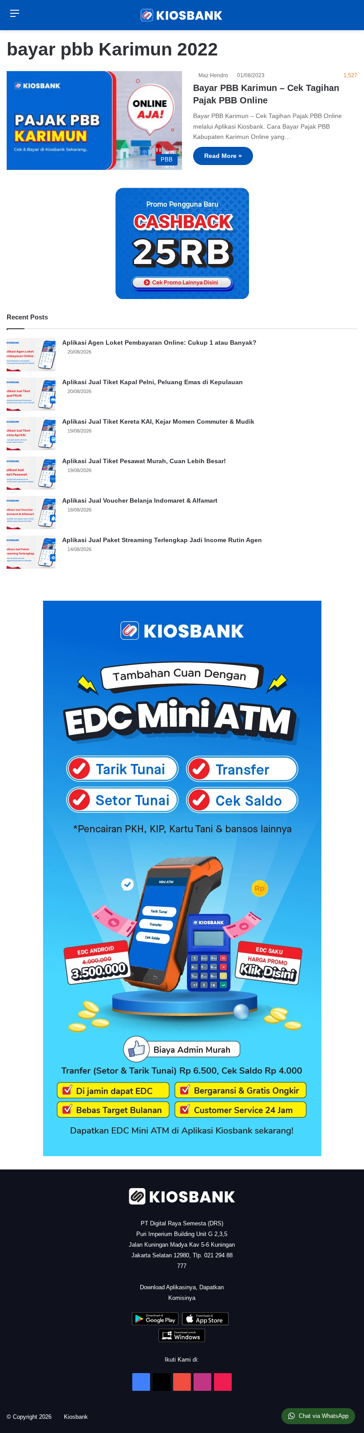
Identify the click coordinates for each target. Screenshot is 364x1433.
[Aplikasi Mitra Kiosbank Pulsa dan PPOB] (155, 1323)
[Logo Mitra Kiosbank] (182, 15)
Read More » (223, 155)
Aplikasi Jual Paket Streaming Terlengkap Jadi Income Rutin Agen (162, 539)
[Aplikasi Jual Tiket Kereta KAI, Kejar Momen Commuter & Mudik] (31, 433)
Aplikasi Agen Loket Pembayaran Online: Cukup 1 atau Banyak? (159, 342)
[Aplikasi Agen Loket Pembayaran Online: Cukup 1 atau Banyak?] (31, 354)
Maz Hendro (214, 75)
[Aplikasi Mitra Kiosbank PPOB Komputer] (181, 1340)
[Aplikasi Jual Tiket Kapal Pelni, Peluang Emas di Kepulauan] (31, 394)
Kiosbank (79, 1416)
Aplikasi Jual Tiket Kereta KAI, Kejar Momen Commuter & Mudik (158, 421)
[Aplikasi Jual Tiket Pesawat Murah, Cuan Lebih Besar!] (31, 473)
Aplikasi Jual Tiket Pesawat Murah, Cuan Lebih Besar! (144, 461)
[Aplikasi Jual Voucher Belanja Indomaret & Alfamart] (31, 512)
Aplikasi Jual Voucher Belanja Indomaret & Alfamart (140, 500)
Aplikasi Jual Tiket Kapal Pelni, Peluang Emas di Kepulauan (152, 382)
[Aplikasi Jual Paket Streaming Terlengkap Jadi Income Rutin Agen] (31, 552)
